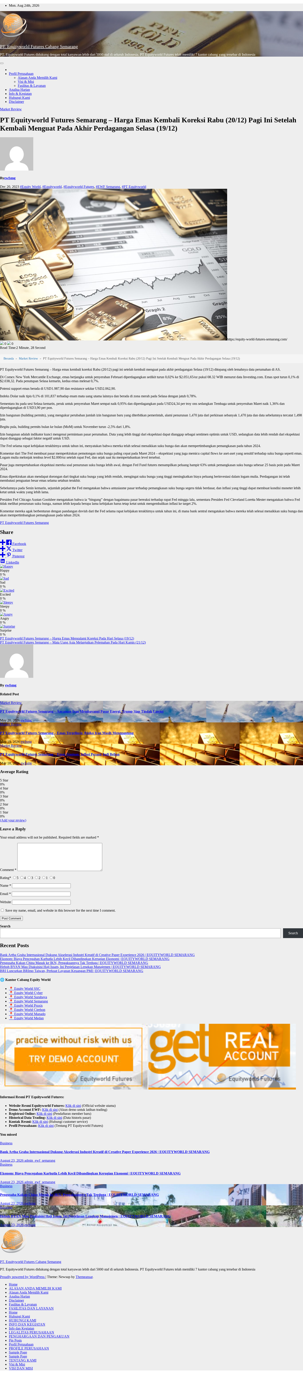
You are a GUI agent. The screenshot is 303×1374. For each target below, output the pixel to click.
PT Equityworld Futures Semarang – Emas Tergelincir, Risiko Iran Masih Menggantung (67, 733)
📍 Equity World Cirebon (27, 1010)
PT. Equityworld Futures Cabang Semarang (39, 46)
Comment (8, 870)
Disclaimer (16, 101)
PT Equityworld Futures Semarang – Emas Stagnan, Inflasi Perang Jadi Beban (60, 754)
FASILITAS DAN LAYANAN (31, 1308)
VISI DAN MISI (21, 1368)
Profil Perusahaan (21, 74)
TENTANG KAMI (22, 1360)
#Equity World (30, 187)
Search (5, 926)
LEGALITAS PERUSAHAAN (31, 1332)
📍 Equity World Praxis (26, 1005)
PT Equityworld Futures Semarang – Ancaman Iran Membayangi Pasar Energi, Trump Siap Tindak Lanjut (81, 711)
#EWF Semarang (108, 187)
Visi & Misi (26, 82)
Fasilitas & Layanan (32, 85)
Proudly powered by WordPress (22, 1277)
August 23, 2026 (12, 1160)
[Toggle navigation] (2, 63)
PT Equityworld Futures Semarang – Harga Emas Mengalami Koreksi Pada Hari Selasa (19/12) (67, 638)
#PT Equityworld (134, 187)
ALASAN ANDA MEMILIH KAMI (35, 1288)
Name (5, 885)
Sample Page (18, 1352)
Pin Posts (15, 1340)
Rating (5, 878)
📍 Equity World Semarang (28, 1001)
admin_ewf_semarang (39, 1160)
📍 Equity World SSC (24, 988)
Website (5, 902)
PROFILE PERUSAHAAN (29, 1348)
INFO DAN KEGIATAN (27, 1324)
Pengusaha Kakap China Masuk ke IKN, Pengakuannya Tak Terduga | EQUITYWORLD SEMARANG (74, 963)
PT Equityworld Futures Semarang (24, 523)
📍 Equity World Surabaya (28, 997)
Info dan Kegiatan (21, 1328)
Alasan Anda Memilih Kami (37, 78)
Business (6, 1143)
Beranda (9, 358)
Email (5, 894)
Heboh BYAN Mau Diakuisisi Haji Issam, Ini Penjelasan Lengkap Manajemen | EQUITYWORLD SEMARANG (80, 967)
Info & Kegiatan (20, 93)
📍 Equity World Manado (27, 1014)
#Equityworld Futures (78, 187)
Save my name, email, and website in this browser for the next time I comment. (60, 910)
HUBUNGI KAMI (22, 1320)
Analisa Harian (19, 89)
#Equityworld (52, 187)
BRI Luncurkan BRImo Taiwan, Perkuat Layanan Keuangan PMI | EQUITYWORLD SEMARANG (71, 971)
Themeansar (84, 1277)
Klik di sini (73, 1106)
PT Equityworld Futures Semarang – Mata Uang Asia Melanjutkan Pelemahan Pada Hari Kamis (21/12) (73, 642)
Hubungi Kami (19, 97)
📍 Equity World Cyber (26, 993)
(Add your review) (13, 820)
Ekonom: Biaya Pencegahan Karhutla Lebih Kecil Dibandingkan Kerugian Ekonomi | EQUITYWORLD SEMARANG (84, 959)
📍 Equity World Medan (26, 1018)
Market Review (11, 109)
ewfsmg (10, 178)
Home (13, 1284)
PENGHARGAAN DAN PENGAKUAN (39, 1336)
